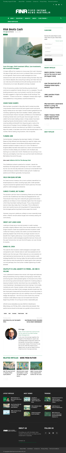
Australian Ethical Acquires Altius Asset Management (33, 321)
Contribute (28, 1)
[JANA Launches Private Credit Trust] (6, 412)
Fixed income (21, 313)
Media (34, 18)
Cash (9, 313)
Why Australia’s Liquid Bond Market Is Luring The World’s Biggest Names (53, 105)
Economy (14, 313)
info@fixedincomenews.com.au (27, 442)
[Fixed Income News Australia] (33, 11)
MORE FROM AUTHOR (28, 358)
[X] (61, 4)
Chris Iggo (5, 31)
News (12, 18)
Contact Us (35, 1)
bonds (5, 313)
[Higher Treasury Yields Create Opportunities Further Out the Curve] (36, 366)
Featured (5, 34)
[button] (61, 18)
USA (26, 313)
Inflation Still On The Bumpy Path (20, 160)
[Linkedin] (56, 4)
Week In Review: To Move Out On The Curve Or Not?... (16, 399)
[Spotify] (59, 4)
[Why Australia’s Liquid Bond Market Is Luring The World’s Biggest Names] (23, 366)
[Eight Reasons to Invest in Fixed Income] (47, 407)
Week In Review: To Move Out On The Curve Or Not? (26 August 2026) (52, 74)
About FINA (21, 1)
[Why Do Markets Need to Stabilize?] (27, 407)
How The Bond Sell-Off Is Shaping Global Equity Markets (9, 373)
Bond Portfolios (13, 21)
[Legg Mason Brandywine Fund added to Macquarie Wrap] (27, 399)
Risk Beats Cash (13, 29)
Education (19, 18)
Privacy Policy (43, 1)
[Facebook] (53, 4)
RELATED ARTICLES (10, 358)
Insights (27, 18)
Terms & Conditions (53, 1)
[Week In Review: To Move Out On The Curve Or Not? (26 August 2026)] (6, 399)
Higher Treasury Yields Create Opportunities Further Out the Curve (36, 373)
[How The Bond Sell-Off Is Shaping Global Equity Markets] (9, 366)
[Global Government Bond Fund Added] (27, 414)
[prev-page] (4, 379)
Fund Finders (42, 18)
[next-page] (7, 379)
